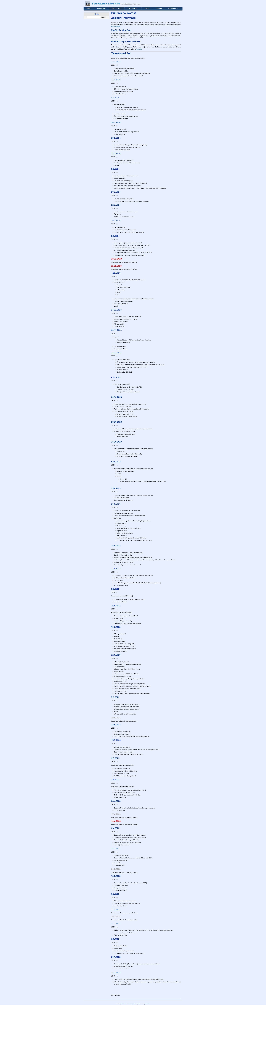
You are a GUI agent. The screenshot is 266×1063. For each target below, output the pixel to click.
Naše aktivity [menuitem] (116, 8)
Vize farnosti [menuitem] (172, 8)
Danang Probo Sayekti (134, 1003)
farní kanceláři (115, 26)
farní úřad (139, 49)
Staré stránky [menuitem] (133, 8)
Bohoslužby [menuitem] (101, 8)
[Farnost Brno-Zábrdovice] (87, 6)
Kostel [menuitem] (147, 8)
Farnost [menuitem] (159, 8)
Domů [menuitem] (89, 8)
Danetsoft (123, 1003)
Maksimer (147, 1003)
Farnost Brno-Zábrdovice (106, 3)
